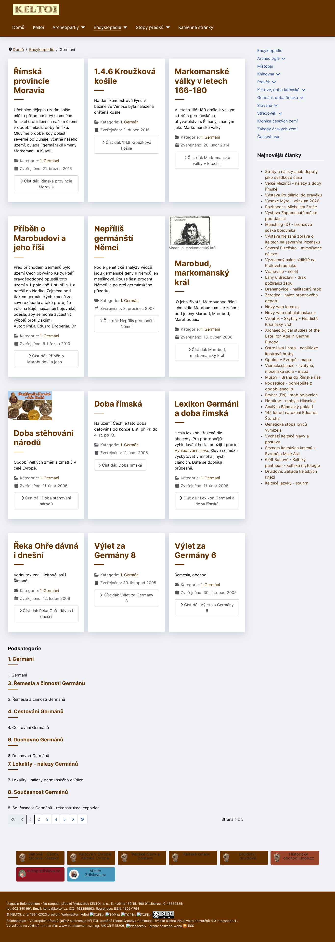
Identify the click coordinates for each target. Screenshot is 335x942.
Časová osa (268, 136)
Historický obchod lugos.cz (298, 856)
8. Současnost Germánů (38, 792)
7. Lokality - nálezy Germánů (43, 764)
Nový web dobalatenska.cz (290, 312)
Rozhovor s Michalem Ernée (291, 206)
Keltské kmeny (196, 854)
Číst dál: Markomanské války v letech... (208, 160)
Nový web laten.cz (282, 306)
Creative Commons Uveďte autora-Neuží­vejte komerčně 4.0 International (180, 921)
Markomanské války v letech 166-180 (202, 81)
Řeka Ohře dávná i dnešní (46, 550)
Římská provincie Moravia (32, 81)
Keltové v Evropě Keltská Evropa (95, 856)
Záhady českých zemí (277, 128)
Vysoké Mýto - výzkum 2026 (292, 200)
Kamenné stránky (195, 27)
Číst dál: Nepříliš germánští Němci (128, 323)
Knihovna (265, 74)
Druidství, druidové (248, 856)
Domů (18, 27)
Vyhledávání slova (191, 450)
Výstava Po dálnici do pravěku (293, 195)
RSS (190, 926)
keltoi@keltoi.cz (55, 908)
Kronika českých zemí (277, 121)
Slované (264, 105)
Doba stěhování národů (44, 437)
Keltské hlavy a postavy (146, 856)
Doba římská (118, 404)
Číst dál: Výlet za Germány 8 (128, 597)
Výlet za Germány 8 (115, 550)
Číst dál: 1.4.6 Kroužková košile (127, 145)
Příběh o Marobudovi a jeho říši (40, 238)
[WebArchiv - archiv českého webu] (154, 926)
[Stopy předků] (167, 27)
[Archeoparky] (82, 27)
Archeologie (268, 58)
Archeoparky (65, 27)
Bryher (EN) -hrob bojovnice (291, 394)
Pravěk (263, 81)
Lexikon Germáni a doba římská (207, 408)
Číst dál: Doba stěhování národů (47, 500)
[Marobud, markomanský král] (191, 230)
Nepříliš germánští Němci (113, 238)
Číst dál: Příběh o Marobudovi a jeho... (46, 358)
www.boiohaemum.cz (75, 926)
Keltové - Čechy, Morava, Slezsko (44, 856)
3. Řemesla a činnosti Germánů (46, 683)
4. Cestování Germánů (36, 711)
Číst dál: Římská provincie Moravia (47, 184)
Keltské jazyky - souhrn (286, 483)
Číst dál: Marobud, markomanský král (208, 352)
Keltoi (38, 27)
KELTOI (92, 921)
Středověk (266, 113)
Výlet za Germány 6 (195, 550)
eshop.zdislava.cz (43, 870)
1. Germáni (49, 160)
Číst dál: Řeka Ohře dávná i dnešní (47, 613)
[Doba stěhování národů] (30, 405)
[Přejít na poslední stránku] (82, 819)
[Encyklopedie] (124, 27)
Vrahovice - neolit (281, 271)
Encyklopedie (107, 27)
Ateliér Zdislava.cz (95, 872)
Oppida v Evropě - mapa (288, 359)
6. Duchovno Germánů (35, 740)
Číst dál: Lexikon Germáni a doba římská (208, 500)
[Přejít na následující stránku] (73, 819)
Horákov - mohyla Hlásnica (290, 400)
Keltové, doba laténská (278, 89)
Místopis (265, 66)
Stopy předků (150, 27)
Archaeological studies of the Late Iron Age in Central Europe (292, 336)
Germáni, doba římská (277, 97)
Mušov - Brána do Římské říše (293, 377)
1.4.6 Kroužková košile (125, 76)
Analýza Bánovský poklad (289, 406)
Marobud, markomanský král (202, 273)
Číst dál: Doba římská (121, 465)
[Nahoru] (326, 933)
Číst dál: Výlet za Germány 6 (208, 607)
